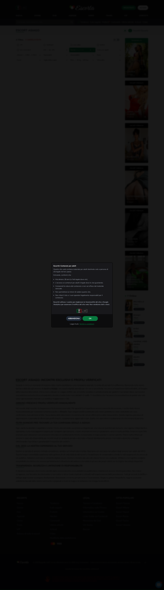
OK (90, 318)
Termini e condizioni (86, 324)
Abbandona (74, 318)
